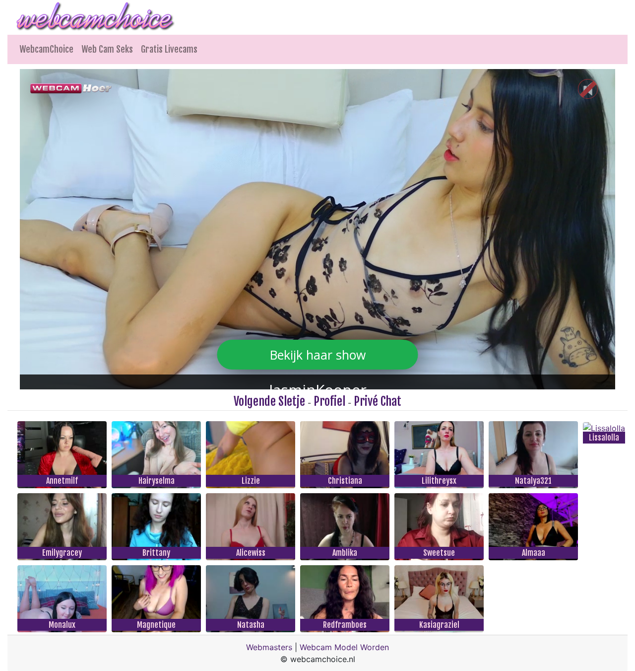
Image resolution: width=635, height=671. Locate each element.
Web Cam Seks (107, 49)
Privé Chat (377, 401)
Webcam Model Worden (344, 647)
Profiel (329, 401)
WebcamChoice (46, 49)
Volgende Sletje (269, 401)
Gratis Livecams (169, 49)
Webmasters (269, 647)
